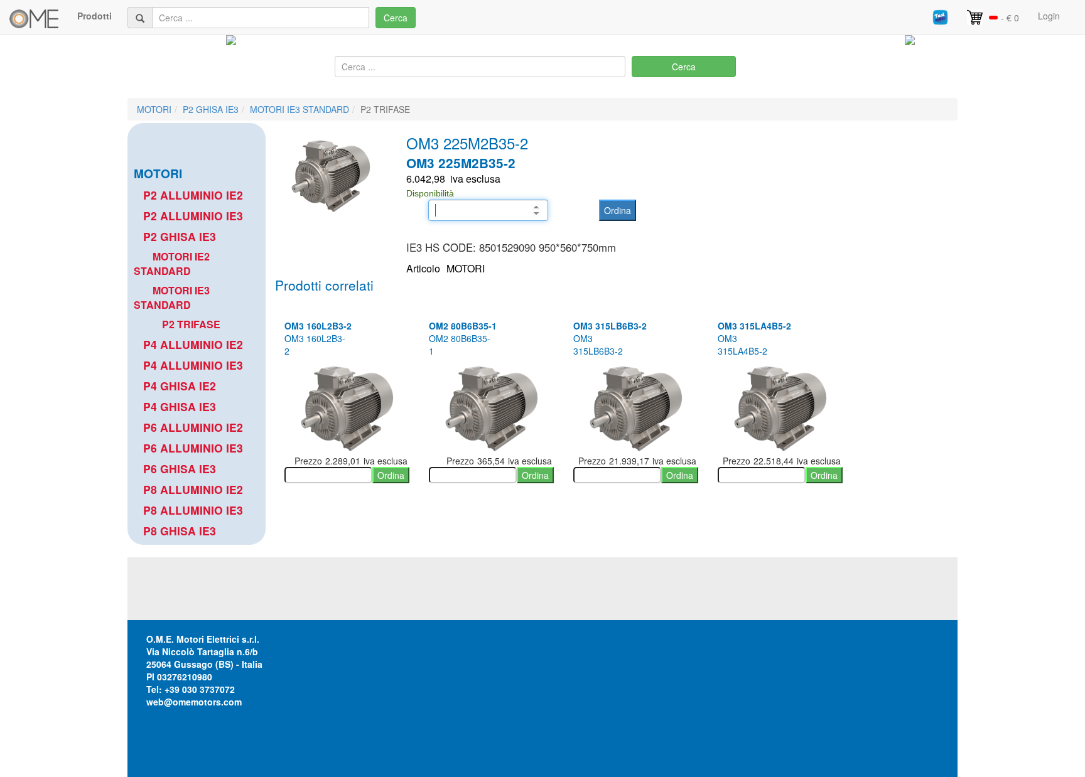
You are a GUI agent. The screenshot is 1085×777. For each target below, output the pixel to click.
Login (1049, 15)
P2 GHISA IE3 (211, 109)
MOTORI (154, 109)
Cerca (396, 17)
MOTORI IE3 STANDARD (299, 109)
